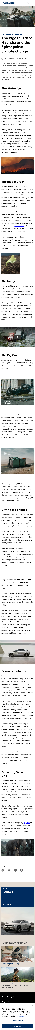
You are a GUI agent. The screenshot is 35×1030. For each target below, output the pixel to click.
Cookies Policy (20, 1017)
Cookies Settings (17, 1021)
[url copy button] (21, 870)
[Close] (33, 1006)
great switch (19, 226)
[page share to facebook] (2, 870)
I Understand (17, 1026)
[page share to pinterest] (15, 870)
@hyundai (26, 823)
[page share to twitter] (9, 870)
